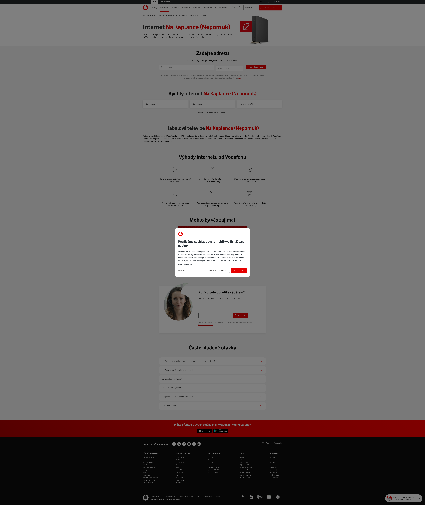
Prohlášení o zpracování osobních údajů (212, 261)
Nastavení (181, 271)
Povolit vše (238, 270)
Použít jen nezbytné (217, 270)
